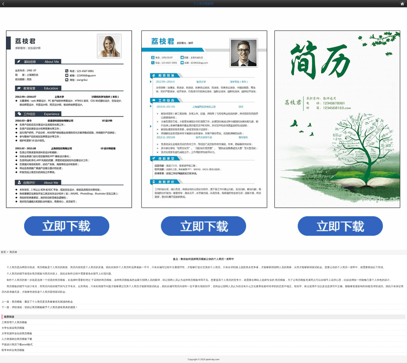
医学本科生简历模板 (13, 350)
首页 (3, 252)
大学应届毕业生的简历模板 (17, 333)
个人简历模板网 (203, 3)
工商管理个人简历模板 (14, 322)
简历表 (13, 252)
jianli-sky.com (212, 359)
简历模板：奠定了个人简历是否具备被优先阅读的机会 (42, 301)
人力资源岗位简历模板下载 (17, 339)
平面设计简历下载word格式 (17, 344)
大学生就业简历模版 (13, 328)
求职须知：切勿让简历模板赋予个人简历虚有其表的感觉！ (45, 307)
